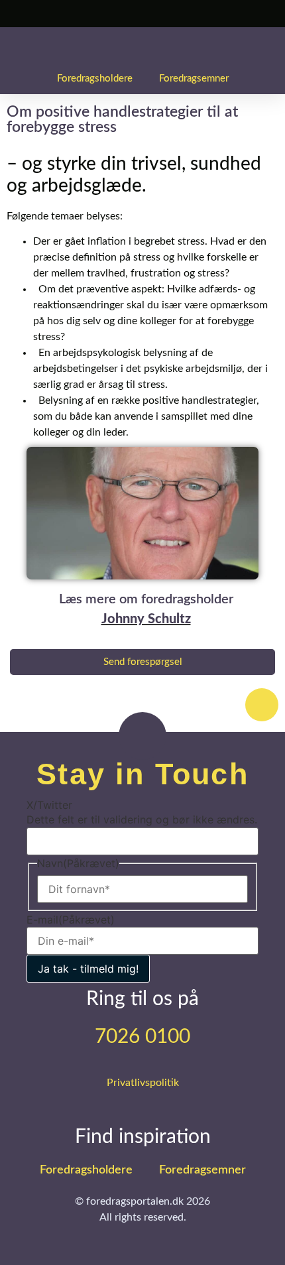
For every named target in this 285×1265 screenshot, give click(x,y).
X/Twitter (49, 805)
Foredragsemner (194, 79)
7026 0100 (142, 1037)
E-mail (71, 919)
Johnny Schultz (146, 619)
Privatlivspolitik (143, 1082)
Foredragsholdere (95, 79)
